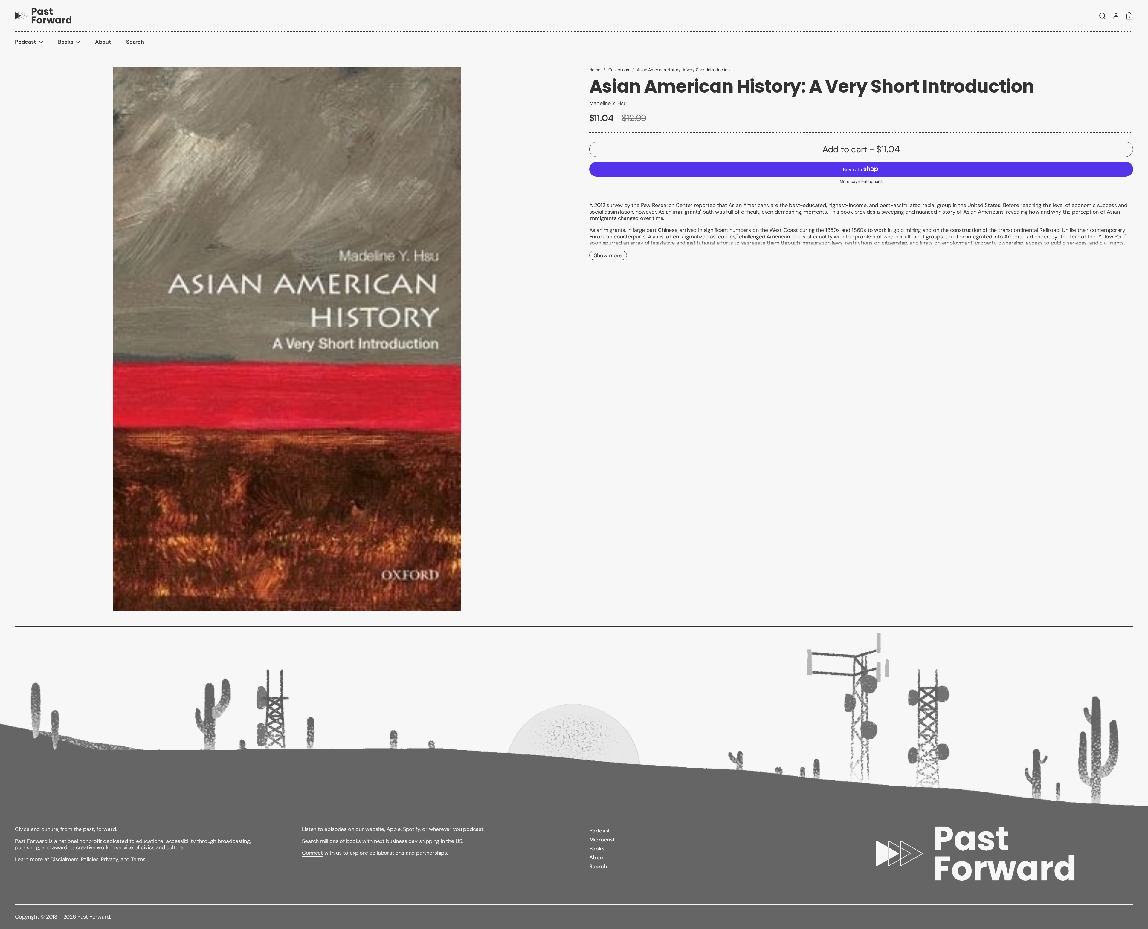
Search (310, 841)
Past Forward (93, 916)
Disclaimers (64, 859)
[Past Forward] (43, 15)
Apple (394, 829)
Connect (312, 852)
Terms (138, 859)
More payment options (861, 181)
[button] (1102, 15)
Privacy (109, 859)
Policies (90, 859)
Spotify (411, 829)
